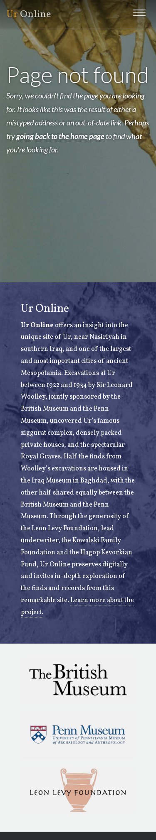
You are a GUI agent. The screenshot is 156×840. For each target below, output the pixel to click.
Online (28, 14)
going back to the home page (60, 136)
